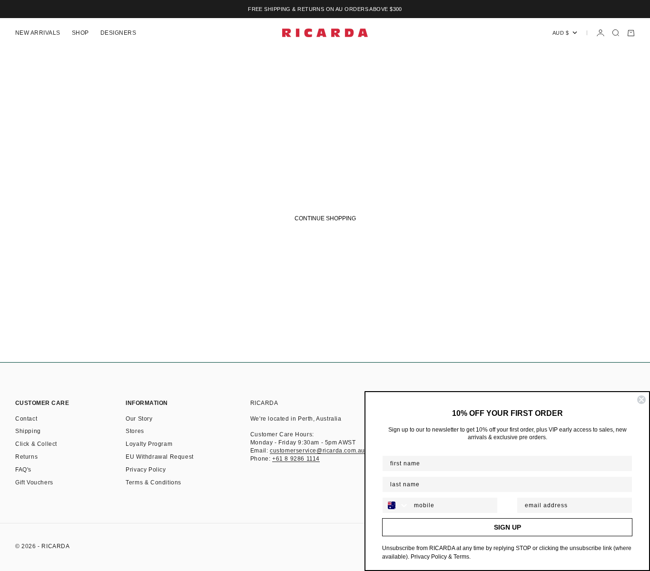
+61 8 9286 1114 (296, 458)
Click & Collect (36, 444)
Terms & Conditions (153, 482)
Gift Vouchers (34, 482)
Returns (26, 456)
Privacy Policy (146, 469)
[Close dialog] (641, 399)
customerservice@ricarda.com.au (317, 450)
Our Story (139, 418)
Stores (135, 431)
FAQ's (23, 469)
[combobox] (396, 505)
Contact (26, 418)
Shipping (28, 431)
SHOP (80, 33)
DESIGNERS (118, 33)
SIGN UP (507, 527)
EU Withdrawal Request (160, 456)
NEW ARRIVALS (37, 33)
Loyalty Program (149, 444)
